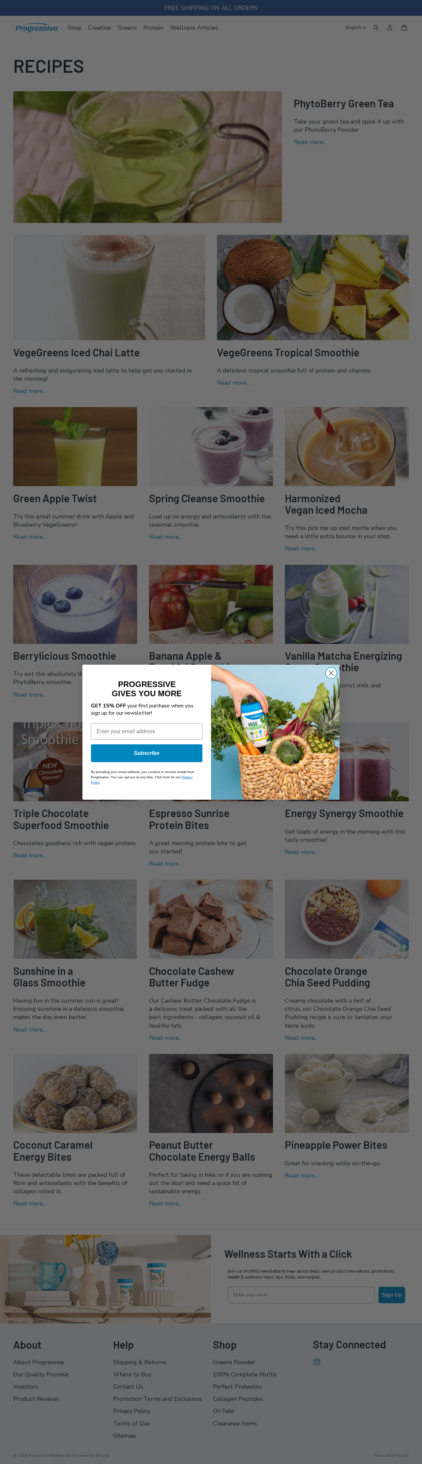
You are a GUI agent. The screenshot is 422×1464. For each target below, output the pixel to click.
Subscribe (147, 753)
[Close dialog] (331, 673)
